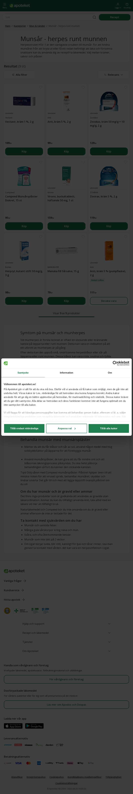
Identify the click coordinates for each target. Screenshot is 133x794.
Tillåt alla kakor (108, 428)
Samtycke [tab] (23, 372)
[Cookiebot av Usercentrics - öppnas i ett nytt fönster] (115, 363)
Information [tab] (66, 372)
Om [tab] (110, 372)
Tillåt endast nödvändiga (24, 428)
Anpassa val (65, 428)
